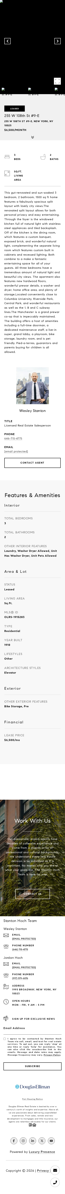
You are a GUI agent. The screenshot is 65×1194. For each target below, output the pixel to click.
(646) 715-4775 (20, 949)
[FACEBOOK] (13, 1140)
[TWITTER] (41, 1140)
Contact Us (33, 893)
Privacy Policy (52, 1055)
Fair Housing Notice (32, 1099)
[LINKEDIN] (32, 1140)
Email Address (14, 1028)
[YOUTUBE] (51, 1140)
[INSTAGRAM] (23, 1140)
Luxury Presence (42, 1152)
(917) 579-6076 (20, 978)
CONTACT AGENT (32, 462)
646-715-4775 (13, 438)
